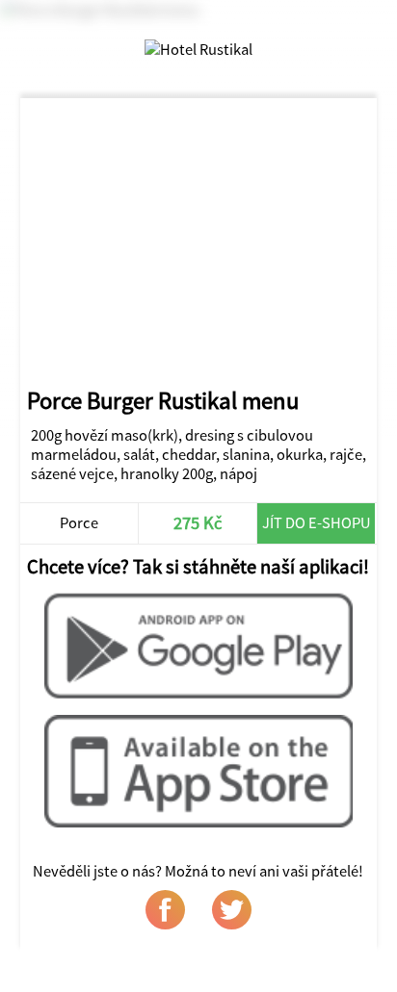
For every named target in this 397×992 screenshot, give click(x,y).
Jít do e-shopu (316, 522)
